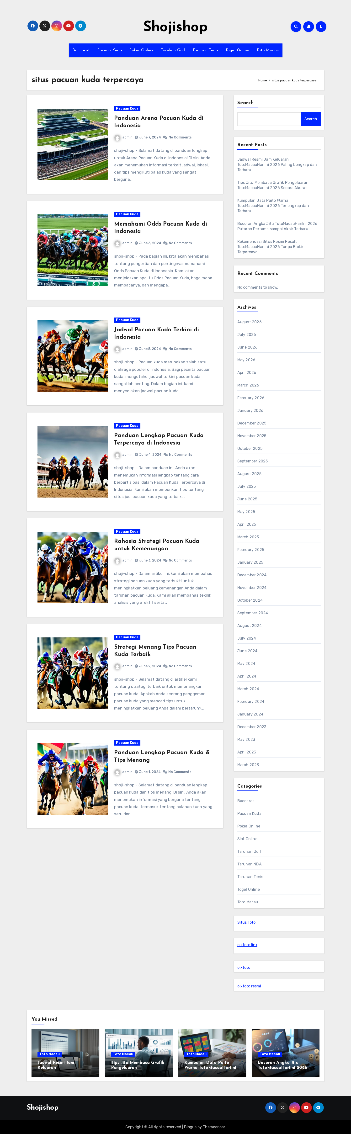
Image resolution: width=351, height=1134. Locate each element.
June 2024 (247, 651)
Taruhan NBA (249, 864)
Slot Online (247, 839)
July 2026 (246, 334)
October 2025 (249, 448)
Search (245, 103)
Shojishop (175, 28)
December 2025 (251, 423)
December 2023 (251, 727)
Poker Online (141, 50)
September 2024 (252, 613)
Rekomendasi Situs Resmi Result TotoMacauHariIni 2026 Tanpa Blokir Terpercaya (270, 246)
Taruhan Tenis (205, 50)
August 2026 (249, 322)
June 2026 (247, 347)
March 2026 (248, 385)
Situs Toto (246, 922)
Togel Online (237, 50)
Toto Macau (267, 50)
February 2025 (250, 549)
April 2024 (246, 676)
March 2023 (248, 765)
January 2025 (250, 562)
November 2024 (252, 587)
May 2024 (246, 663)
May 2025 (246, 511)
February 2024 (251, 701)
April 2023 (246, 752)
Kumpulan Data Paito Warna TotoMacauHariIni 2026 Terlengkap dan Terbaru (273, 205)
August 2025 (249, 474)
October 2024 (250, 600)
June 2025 (247, 499)
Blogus (190, 1127)
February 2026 (251, 398)
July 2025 (246, 486)
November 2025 (251, 436)
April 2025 (246, 524)
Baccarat (81, 50)
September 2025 (252, 461)
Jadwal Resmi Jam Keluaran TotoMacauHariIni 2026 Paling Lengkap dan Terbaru (277, 164)
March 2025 (248, 537)
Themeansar (214, 1127)
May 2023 (246, 739)
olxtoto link (247, 945)
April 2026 (246, 372)
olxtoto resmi (249, 986)
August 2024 (249, 625)
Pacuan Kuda (109, 50)
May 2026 (246, 360)
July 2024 (246, 638)
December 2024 (252, 575)
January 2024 (250, 714)
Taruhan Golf (173, 50)
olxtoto (243, 967)
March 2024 (248, 689)
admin (127, 137)
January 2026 (250, 410)
